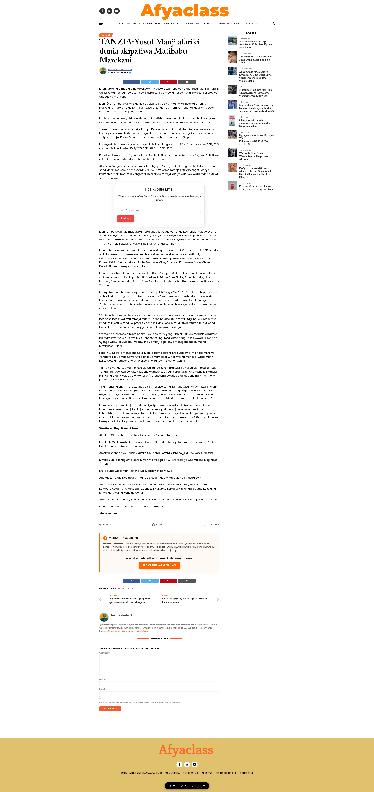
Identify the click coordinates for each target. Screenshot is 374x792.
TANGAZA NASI (191, 23)
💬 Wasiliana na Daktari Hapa (159, 565)
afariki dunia (126, 589)
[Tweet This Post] (150, 82)
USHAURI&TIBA (171, 23)
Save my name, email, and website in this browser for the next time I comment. (140, 703)
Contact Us (250, 23)
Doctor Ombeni (119, 72)
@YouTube (142, 631)
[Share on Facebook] (131, 82)
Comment (104, 653)
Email (102, 689)
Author (102, 679)
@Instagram (128, 631)
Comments (213, 524)
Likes (159, 524)
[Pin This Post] (168, 82)
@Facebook (113, 631)
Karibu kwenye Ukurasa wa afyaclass (139, 23)
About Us (208, 23)
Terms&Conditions (228, 23)
